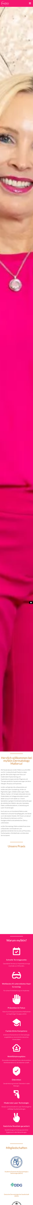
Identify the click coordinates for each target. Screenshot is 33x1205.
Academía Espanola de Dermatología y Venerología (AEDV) (16, 1172)
